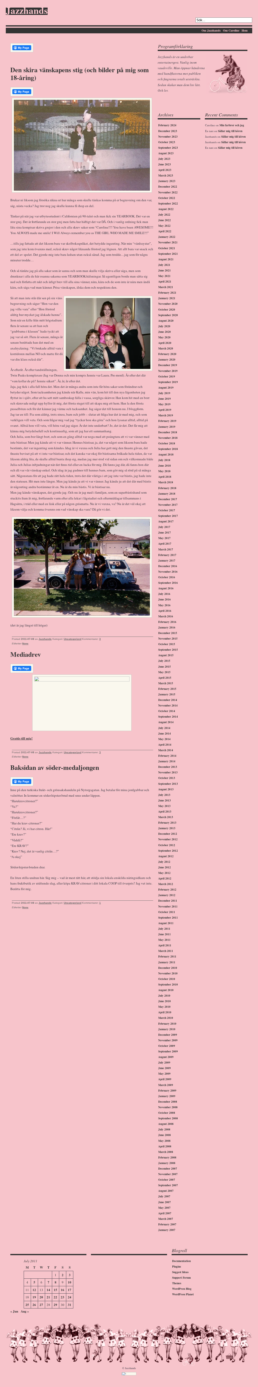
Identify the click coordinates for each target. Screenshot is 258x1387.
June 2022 (164, 220)
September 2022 (168, 203)
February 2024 (167, 125)
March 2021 (165, 287)
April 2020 (164, 343)
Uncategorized (72, 639)
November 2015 (168, 639)
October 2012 (166, 845)
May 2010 (164, 1007)
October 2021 (166, 248)
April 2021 (164, 282)
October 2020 (166, 310)
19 (34, 1297)
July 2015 (164, 661)
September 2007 (168, 1185)
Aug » (25, 1311)
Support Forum (181, 1278)
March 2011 (165, 951)
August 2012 (166, 856)
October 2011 (166, 912)
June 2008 (164, 1135)
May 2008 (164, 1141)
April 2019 (164, 410)
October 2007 (166, 1180)
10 (69, 1282)
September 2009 (168, 1051)
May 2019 (164, 404)
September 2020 (168, 315)
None (25, 643)
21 (48, 1297)
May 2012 (164, 873)
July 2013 (164, 795)
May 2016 (164, 605)
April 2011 (164, 945)
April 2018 (164, 477)
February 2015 (167, 689)
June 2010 (164, 1001)
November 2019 (168, 371)
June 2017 (164, 533)
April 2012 (164, 878)
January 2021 (166, 298)
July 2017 (164, 527)
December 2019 (167, 365)
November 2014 (168, 705)
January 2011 (166, 962)
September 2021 (168, 254)
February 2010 (167, 1024)
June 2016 (164, 599)
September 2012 (168, 851)
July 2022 (164, 215)
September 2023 (168, 148)
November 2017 (168, 505)
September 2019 (168, 382)
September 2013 (168, 784)
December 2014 (167, 700)
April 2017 (164, 544)
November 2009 (168, 1040)
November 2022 (168, 192)
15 (55, 1289)
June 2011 (164, 934)
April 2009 (164, 1079)
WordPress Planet (183, 1294)
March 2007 (165, 1219)
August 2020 (166, 321)
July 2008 (164, 1129)
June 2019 (164, 399)
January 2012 (166, 895)
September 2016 (168, 583)
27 (41, 1304)
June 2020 (164, 332)
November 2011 (168, 906)
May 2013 (164, 806)
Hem (245, 30)
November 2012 (168, 839)
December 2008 (167, 1102)
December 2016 (167, 566)
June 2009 (164, 1068)
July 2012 (164, 862)
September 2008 (168, 1118)
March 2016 (165, 616)
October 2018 (166, 443)
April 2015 (164, 678)
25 (27, 1304)
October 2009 (166, 1046)
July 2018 (164, 460)
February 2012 (167, 890)
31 (69, 1304)
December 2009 (167, 1035)
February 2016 (167, 622)
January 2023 (166, 181)
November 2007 (168, 1174)
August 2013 (166, 789)
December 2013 (167, 767)
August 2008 (166, 1124)
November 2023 (168, 137)
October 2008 (166, 1113)
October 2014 (166, 711)
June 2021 (164, 270)
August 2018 (166, 454)
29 (55, 1304)
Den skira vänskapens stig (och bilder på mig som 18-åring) (79, 73)
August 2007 (166, 1191)
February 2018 (167, 488)
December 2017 (167, 499)
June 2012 (164, 867)
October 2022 (166, 198)
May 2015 (164, 672)
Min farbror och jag (231, 125)
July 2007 (164, 1196)
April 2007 (164, 1213)
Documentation (181, 1261)
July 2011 (164, 929)
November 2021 (168, 242)
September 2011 (168, 918)
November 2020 (168, 304)
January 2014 (166, 761)
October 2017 (166, 510)
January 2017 (166, 561)
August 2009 (166, 1057)
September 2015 (168, 650)
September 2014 (168, 717)
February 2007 (167, 1224)
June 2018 (164, 466)
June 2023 (164, 164)
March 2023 (165, 175)
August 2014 (166, 722)
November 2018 (168, 438)
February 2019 (167, 421)
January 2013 (166, 828)
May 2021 (164, 276)
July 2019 (164, 393)
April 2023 (164, 170)
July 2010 (164, 996)
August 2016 (166, 588)
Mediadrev (25, 654)
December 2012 (167, 834)
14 (48, 1289)
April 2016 (164, 611)
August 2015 (166, 655)
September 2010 (168, 984)
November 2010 (168, 973)
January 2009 (166, 1096)
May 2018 (164, 471)
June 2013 (164, 800)
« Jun (14, 1311)
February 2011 (167, 956)
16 (62, 1289)
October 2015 (166, 644)
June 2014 (164, 734)
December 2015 (167, 633)
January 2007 (166, 1230)
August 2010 (166, 990)
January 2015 (166, 694)
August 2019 (166, 388)
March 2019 (165, 415)
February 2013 (167, 823)
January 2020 (166, 360)
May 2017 (164, 538)
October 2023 (166, 142)
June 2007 (164, 1202)
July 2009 (164, 1063)
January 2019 (166, 427)
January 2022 (166, 237)
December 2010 (167, 968)
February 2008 (167, 1157)
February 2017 (167, 555)
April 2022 (164, 231)
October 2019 (166, 376)
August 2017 (166, 521)
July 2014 (164, 728)
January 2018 (166, 494)
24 (69, 1297)
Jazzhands (27, 11)
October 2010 (166, 979)
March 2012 (165, 884)
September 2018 (168, 449)
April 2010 (164, 1012)
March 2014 (165, 750)
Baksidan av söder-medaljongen (54, 767)
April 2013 (164, 812)
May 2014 (164, 739)
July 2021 (164, 265)
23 (62, 1297)
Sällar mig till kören (230, 131)
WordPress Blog (181, 1289)
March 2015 (165, 683)
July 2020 (164, 326)
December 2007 (167, 1169)
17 (69, 1289)
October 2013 (166, 778)
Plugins (176, 1267)
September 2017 (168, 516)
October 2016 (166, 577)
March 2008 (165, 1152)
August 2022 (166, 209)
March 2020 (165, 348)
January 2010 (166, 1029)
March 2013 (165, 817)
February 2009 (167, 1091)
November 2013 (168, 772)
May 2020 (164, 337)
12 (34, 1289)
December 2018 (167, 432)
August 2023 (166, 153)
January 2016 (166, 627)
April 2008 (164, 1146)
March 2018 (165, 482)
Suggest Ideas (180, 1272)
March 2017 (165, 549)
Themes (176, 1283)
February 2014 (167, 756)
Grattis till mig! (21, 738)
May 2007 (164, 1208)
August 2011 (166, 923)
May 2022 (164, 226)
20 (41, 1297)
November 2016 (168, 572)
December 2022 (167, 187)
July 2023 (164, 159)
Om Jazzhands (211, 30)
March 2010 (165, 1018)
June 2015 (164, 667)
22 (55, 1297)
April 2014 (164, 745)
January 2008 (166, 1163)
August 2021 (166, 259)
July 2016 (164, 594)
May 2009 (164, 1074)
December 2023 (167, 131)
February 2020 (167, 354)
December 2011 (167, 901)
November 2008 (168, 1107)
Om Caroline (231, 30)
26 (34, 1304)
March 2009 (165, 1085)
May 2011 (164, 940)
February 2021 (167, 293)
